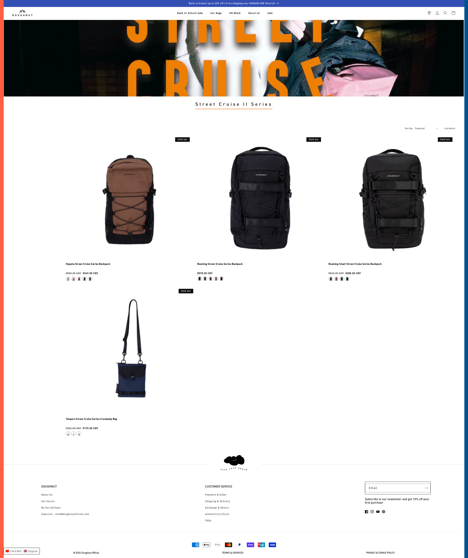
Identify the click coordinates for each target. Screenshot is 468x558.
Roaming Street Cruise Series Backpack (220, 263)
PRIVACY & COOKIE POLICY (380, 552)
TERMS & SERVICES (233, 552)
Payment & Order (216, 494)
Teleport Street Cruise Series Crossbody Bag (91, 418)
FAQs (208, 520)
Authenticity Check (217, 514)
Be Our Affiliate (51, 507)
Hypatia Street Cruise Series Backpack (88, 263)
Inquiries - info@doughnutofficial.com (65, 514)
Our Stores (48, 501)
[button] (445, 13)
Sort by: (409, 128)
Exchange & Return (217, 507)
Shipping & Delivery (217, 501)
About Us (47, 494)
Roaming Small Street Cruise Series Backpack (355, 263)
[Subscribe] (426, 488)
